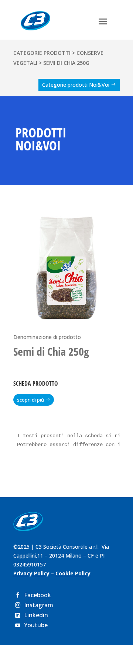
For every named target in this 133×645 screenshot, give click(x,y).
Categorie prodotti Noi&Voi (75, 84)
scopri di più (30, 399)
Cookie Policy (73, 573)
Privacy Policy (31, 573)
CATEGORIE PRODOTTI (42, 52)
